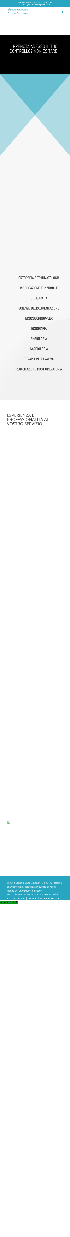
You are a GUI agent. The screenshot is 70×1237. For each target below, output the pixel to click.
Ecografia (39, 328)
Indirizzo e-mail (15, 765)
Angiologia (39, 338)
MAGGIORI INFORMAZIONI (35, 386)
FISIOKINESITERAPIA (35, 190)
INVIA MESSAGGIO (25, 807)
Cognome (12, 759)
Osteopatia (39, 298)
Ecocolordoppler (39, 318)
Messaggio (13, 783)
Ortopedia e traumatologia (38, 277)
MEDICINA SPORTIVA (35, 241)
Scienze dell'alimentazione (38, 308)
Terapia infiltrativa (39, 359)
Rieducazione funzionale (39, 288)
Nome (10, 753)
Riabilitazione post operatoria (39, 369)
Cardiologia (39, 348)
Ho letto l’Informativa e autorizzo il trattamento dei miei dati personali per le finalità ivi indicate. (34, 793)
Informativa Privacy (17, 789)
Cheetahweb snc (50, 898)
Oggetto (11, 772)
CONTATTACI (35, 63)
